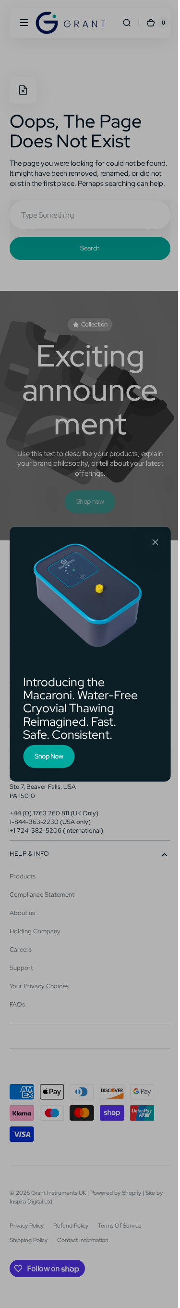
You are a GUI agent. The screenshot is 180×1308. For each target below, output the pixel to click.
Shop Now (45, 756)
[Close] (151, 542)
